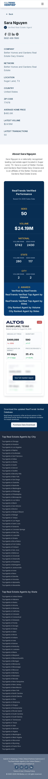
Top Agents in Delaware (10, 620)
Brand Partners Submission (34, 759)
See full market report (24, 378)
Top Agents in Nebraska (10, 676)
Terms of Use (18, 771)
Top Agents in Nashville (10, 485)
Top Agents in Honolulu (10, 579)
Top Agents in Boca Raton (11, 541)
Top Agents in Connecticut (11, 617)
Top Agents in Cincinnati (10, 556)
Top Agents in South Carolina (12, 714)
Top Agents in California (10, 611)
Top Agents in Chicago (10, 441)
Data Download (19, 764)
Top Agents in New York (10, 477)
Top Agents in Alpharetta (11, 582)
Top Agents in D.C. (8, 749)
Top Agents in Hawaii (9, 629)
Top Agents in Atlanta (9, 462)
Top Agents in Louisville (10, 535)
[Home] (10, 4)
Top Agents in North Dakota (12, 696)
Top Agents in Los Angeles (12, 447)
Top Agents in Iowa (9, 640)
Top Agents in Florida (9, 623)
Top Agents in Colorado (10, 614)
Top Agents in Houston (10, 444)
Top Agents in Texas (9, 723)
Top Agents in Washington (11, 488)
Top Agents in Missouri (10, 670)
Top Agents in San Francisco (12, 456)
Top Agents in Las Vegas (11, 521)
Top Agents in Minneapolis (11, 497)
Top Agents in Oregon (10, 705)
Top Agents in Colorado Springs (13, 529)
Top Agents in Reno (9, 573)
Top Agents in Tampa (9, 518)
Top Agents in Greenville (11, 559)
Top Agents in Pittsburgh (11, 491)
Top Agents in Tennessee (11, 720)
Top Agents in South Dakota (12, 717)
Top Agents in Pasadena (11, 562)
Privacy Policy (30, 771)
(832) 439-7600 (11, 38)
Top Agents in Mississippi (11, 667)
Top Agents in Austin (9, 465)
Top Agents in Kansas (10, 643)
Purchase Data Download (24, 425)
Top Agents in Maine (9, 652)
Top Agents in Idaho (9, 632)
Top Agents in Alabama (10, 599)
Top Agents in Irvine (9, 570)
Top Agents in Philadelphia (11, 494)
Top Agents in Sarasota (10, 526)
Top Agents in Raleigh (10, 515)
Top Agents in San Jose (10, 550)
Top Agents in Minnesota (11, 664)
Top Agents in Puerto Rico (11, 746)
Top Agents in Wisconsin (11, 740)
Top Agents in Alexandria (11, 585)
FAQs (21, 759)
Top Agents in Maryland (10, 655)
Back (11, 14)
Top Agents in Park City (10, 532)
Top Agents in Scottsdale (11, 453)
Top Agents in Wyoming (10, 743)
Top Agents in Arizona (10, 605)
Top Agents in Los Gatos (11, 500)
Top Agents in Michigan (10, 661)
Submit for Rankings (10, 759)
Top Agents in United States (12, 596)
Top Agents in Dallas (9, 459)
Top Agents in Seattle (10, 471)
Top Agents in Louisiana (10, 649)
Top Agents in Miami (9, 503)
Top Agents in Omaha (10, 538)
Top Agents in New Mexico (12, 687)
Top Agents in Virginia (10, 731)
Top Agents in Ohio (9, 699)
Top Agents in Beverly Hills (11, 474)
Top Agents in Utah (9, 726)
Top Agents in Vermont (10, 728)
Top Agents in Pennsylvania (12, 708)
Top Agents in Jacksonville (12, 568)
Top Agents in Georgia (10, 626)
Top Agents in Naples (10, 450)
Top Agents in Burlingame (11, 565)
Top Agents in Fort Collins (11, 544)
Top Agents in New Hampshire (13, 682)
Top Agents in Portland (10, 547)
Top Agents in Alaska (9, 602)
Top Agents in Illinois (9, 635)
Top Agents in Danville (10, 576)
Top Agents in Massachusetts (13, 658)
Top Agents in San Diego (11, 479)
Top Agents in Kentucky (10, 646)
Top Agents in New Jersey (11, 684)
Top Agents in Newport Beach (13, 512)
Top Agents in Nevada (10, 679)
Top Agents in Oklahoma (11, 702)
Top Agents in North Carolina (12, 693)
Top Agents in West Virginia (12, 737)
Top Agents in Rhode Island (12, 711)
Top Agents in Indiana (10, 637)
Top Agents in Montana (10, 673)
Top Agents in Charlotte (10, 482)
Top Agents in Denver (10, 468)
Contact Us (30, 764)
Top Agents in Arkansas (10, 608)
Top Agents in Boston (10, 509)
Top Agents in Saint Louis (11, 524)
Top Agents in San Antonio (11, 506)
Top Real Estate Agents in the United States (23, 761)
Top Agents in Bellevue (10, 553)
